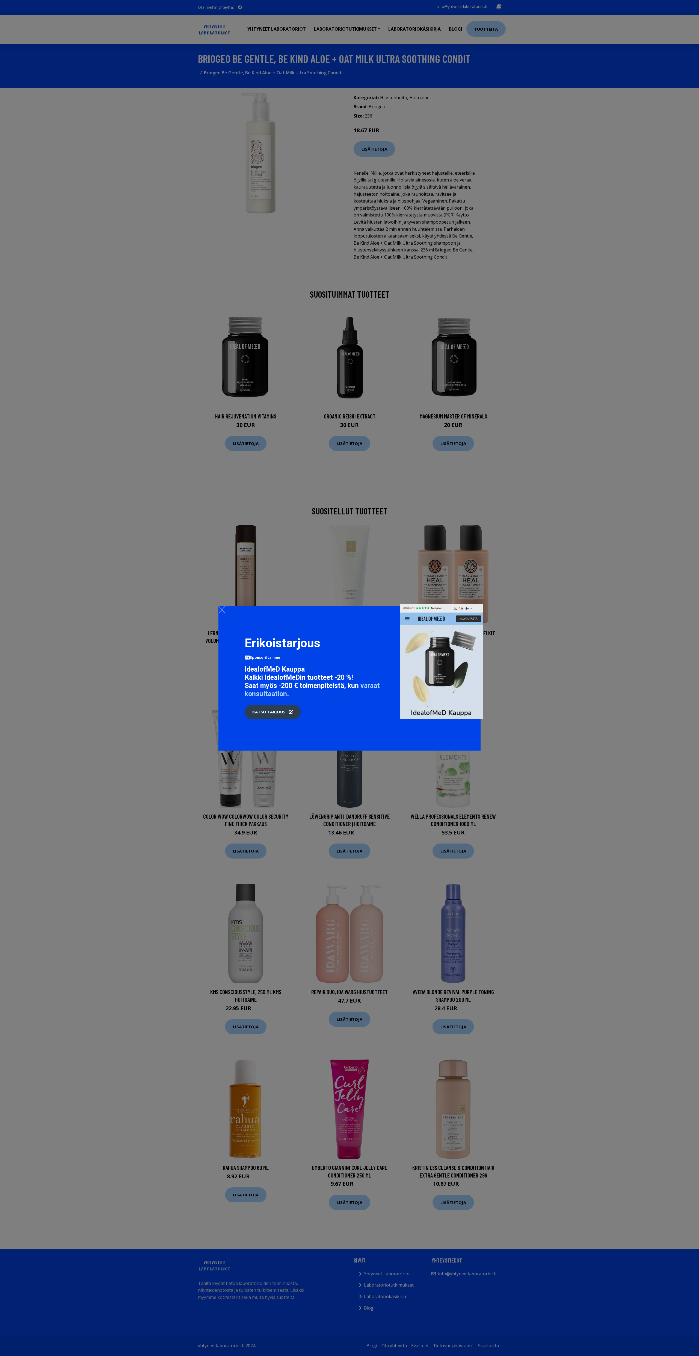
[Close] (221, 609)
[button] (273, 712)
